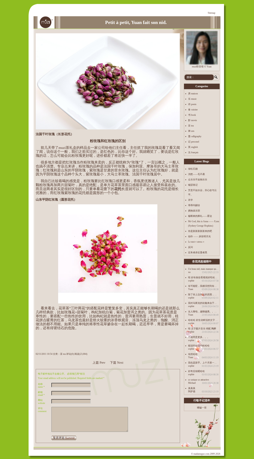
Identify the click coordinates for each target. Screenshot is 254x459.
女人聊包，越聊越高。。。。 (203, 311)
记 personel (193, 141)
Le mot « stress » (196, 241)
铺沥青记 (193, 185)
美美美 (191, 388)
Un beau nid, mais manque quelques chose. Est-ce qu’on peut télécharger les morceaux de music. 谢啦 (203, 269)
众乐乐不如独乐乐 (197, 179)
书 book (192, 115)
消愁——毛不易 (196, 174)
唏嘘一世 (202, 407)
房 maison (193, 93)
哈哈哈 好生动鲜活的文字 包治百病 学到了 (203, 320)
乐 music (192, 99)
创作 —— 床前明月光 (199, 236)
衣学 (190, 200)
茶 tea (63, 354)
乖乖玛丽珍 (194, 205)
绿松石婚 (193, 168)
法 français (193, 152)
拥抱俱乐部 (194, 210)
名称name (41, 385)
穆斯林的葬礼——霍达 (200, 216)
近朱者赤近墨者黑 (197, 252)
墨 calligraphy (194, 136)
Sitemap (211, 12)
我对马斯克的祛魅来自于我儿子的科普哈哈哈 (203, 303)
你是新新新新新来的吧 (200, 231)
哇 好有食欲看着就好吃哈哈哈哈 (203, 277)
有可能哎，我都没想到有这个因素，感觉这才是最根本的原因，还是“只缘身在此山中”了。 (203, 286)
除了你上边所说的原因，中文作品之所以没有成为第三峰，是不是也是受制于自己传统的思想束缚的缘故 (203, 294)
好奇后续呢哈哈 (196, 371)
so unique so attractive (198, 379)
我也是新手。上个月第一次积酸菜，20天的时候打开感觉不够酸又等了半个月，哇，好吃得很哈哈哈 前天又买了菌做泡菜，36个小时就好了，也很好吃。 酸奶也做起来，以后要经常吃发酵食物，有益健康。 (203, 362)
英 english (193, 147)
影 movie (192, 120)
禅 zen (191, 131)
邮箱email (41, 393)
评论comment (42, 409)
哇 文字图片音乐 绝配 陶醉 (202, 328)
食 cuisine (193, 109)
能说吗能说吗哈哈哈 (199, 345)
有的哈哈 (193, 354)
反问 (190, 247)
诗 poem (192, 104)
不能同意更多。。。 (199, 337)
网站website (41, 401)
